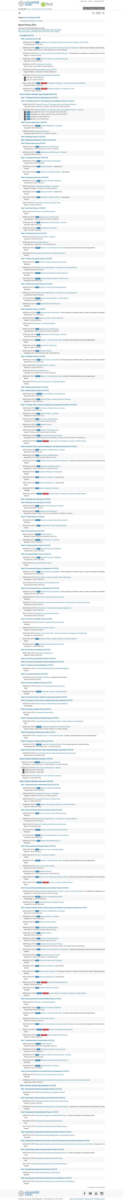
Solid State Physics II (41, 242)
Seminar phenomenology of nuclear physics (55, 278)
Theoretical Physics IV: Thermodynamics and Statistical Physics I (56, 104)
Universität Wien (24, 1)
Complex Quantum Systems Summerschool (54, 461)
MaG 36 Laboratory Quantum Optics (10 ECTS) (36, 709)
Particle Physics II (46, 534)
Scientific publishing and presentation (48, 75)
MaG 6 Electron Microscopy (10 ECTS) (33, 143)
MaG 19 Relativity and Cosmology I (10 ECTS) (35, 499)
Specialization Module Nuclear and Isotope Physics (52, 1101)
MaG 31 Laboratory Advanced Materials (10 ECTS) (37, 665)
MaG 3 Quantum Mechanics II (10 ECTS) (34, 122)
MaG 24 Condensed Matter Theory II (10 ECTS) (36, 554)
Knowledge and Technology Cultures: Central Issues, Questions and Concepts (63, 42)
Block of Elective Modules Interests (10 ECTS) (36, 759)
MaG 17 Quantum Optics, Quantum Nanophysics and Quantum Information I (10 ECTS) (49, 405)
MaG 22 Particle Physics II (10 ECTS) (33, 531)
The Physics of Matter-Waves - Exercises (52, 408)
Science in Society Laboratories (50, 762)
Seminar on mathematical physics (51, 897)
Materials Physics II (45, 351)
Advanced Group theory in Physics (51, 435)
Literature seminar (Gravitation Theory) (51, 644)
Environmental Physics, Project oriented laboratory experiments (56, 753)
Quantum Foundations (46, 477)
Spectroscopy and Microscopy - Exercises (53, 152)
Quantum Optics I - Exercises (49, 413)
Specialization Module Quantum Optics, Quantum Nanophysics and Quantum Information (64, 1144)
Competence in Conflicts (44, 64)
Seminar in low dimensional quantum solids (53, 877)
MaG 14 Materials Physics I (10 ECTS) (33, 356)
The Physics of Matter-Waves (48, 419)
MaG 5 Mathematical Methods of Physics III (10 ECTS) (38, 140)
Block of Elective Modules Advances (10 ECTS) (36, 781)
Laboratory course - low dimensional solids (49, 735)
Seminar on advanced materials (45, 211)
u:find (28, 9)
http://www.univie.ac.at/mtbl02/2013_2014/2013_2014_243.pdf (38, 31)
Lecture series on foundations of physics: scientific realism (67, 441)
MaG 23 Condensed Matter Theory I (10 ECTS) (36, 545)
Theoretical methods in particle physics (53, 1049)
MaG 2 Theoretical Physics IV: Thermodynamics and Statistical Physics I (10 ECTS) (47, 101)
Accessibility (79, 1199)
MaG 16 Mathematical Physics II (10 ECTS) (35, 390)
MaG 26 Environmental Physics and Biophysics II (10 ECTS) (40, 588)
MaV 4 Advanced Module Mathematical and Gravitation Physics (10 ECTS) (45, 888)
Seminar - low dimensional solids (51, 248)
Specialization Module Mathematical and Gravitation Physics (55, 1135)
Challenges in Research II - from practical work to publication (66, 83)
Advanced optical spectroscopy (57, 982)
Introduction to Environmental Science (47, 583)
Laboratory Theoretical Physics (51, 744)
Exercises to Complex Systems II (50, 172)
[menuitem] (90, 1)
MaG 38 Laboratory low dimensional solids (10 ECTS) (38, 732)
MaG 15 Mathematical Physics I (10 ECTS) (34, 387)
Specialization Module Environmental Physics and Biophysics (55, 1181)
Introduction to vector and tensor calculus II (47, 776)
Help (85, 8)
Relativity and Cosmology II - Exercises (51, 506)
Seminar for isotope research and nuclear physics (50, 824)
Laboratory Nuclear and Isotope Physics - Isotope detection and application (59, 721)
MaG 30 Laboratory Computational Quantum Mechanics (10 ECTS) (42, 662)
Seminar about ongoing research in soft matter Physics (57, 804)
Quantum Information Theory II (50, 466)
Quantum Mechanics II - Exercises (51, 126)
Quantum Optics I (46, 424)
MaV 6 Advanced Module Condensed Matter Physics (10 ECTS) (41, 999)
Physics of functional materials (45, 628)
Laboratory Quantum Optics (44, 712)
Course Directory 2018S (32, 17)
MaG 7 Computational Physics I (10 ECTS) (34, 158)
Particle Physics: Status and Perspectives (54, 525)
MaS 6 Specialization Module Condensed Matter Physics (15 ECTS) (42, 1149)
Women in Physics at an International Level (54, 59)
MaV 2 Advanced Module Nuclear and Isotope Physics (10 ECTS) (41, 810)
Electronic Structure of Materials (51, 161)
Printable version (99, 1199)
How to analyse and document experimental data (51, 53)
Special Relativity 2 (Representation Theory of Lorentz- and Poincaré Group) (59, 891)
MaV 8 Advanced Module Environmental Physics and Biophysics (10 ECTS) (45, 1071)
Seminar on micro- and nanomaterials (51, 318)
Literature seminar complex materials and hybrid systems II (58, 639)
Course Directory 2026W (38, 9)
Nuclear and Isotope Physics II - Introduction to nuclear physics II (56, 267)
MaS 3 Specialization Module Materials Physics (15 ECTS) (39, 1112)
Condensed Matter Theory (43, 563)
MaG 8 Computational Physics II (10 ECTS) (34, 177)
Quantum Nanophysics (46, 483)
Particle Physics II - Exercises (50, 540)
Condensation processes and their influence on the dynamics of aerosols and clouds (63, 602)
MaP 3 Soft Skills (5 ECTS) (29, 39)
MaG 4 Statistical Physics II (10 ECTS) (33, 137)
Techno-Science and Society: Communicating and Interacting (58, 48)
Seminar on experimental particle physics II (54, 273)
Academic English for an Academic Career (61, 89)
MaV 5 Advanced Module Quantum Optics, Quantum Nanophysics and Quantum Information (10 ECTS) (54, 908)
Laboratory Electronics (43, 677)
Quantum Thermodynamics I (50, 430)
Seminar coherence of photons (49, 488)
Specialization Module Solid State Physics (49, 1121)
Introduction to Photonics (49, 228)
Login (82, 1)
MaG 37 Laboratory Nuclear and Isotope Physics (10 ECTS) (40, 718)
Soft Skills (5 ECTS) (27, 35)
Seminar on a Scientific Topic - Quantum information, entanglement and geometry (61, 633)
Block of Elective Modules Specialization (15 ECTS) (38, 1085)
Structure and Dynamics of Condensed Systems (50, 253)
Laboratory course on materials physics (54, 691)
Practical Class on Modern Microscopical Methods (52, 704)
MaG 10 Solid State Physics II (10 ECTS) (34, 233)
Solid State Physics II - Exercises (45, 237)
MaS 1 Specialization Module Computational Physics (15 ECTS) (41, 1089)
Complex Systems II (47, 166)
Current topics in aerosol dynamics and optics (49, 597)
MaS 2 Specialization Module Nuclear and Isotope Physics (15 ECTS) (43, 1098)
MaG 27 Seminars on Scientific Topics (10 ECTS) (36, 619)
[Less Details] (19, 13)
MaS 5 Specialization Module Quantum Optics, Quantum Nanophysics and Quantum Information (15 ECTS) (55, 1141)
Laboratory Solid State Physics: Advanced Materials (52, 668)
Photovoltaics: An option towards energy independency (53, 577)
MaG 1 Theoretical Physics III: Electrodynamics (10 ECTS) (39, 98)
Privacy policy (88, 1199)
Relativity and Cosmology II (48, 511)
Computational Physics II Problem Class (47, 203)
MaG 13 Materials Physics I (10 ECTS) (33, 309)
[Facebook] (84, 1193)
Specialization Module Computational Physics (50, 1092)
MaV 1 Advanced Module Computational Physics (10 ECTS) (40, 785)
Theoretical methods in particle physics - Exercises (55, 1055)
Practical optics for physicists (50, 312)
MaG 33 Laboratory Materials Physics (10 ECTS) (36, 683)
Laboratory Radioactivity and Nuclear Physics (56, 727)
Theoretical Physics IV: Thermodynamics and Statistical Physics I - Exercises (59, 110)
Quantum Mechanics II (42, 131)
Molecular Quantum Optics (47, 922)
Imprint (72, 1199)
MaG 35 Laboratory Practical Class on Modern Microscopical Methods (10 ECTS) (47, 700)
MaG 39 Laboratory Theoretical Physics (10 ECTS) (37, 741)
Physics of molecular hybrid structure (61, 882)
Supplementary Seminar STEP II (46, 70)
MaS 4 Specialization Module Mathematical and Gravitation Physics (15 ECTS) (46, 1132)
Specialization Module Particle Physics (48, 1172)
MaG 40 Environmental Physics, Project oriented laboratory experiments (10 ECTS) (47, 750)
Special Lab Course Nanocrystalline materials (50, 686)
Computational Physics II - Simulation (47, 186)
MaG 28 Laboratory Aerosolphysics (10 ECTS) (35, 650)
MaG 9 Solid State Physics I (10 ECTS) (33, 208)
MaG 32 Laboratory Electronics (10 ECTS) (34, 674)
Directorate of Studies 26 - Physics (32, 21)
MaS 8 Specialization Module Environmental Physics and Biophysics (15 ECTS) (46, 1178)
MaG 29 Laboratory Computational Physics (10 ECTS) (38, 658)
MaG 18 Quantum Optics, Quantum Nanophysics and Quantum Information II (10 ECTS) (49, 446)
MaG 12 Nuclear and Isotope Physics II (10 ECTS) (36, 284)
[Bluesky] (90, 1193)
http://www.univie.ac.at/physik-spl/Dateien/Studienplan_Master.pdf (39, 30)
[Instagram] (101, 1193)
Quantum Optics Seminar (47, 971)
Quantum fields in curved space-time (53, 394)
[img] (47, 5)
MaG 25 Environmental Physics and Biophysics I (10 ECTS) (40, 568)
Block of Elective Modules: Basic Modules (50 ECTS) (38, 94)
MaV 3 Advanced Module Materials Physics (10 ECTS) (38, 846)
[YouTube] (96, 1193)
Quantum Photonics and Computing (50, 472)
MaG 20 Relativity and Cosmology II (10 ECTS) (36, 502)
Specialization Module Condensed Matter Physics (51, 1115)
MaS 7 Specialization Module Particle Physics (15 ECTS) (39, 1169)
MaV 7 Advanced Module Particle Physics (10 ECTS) (37, 1040)
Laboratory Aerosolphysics (44, 653)
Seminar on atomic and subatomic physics (52, 262)
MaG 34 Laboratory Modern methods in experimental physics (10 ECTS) (44, 697)
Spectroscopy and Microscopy (49, 147)
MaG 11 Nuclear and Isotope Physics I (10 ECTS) (36, 259)
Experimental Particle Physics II (50, 304)
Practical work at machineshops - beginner (46, 768)
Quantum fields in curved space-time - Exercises (55, 399)
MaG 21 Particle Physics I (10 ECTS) (32, 517)
